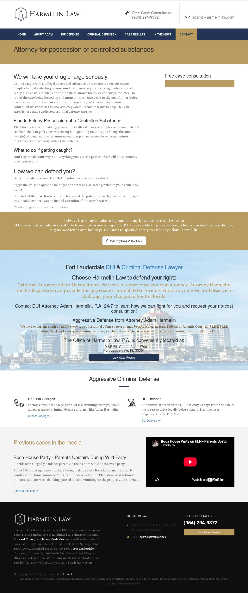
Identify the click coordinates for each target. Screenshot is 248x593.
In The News (162, 34)
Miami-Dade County (55, 539)
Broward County (24, 539)
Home (22, 34)
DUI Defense (70, 34)
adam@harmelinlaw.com (213, 17)
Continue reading (24, 491)
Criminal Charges (39, 416)
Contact (186, 34)
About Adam (43, 34)
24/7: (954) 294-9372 (126, 240)
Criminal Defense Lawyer (152, 267)
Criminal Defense (101, 34)
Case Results (135, 34)
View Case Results (124, 357)
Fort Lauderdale (83, 548)
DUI (110, 267)
